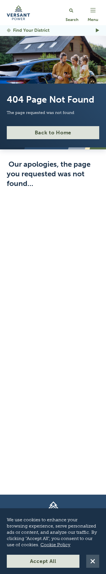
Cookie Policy (55, 544)
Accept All (43, 561)
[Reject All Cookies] (92, 561)
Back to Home (53, 133)
